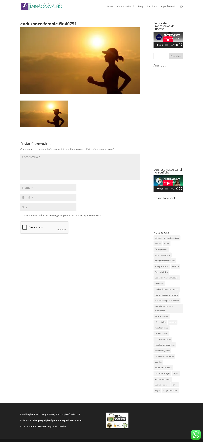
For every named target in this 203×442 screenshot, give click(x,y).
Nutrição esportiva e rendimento (164, 308)
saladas (158, 362)
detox (166, 243)
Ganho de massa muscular (166, 277)
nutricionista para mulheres (167, 300)
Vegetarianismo (170, 390)
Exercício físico (161, 272)
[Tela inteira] (180, 45)
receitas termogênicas (165, 345)
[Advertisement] (168, 115)
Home (109, 6)
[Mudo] (177, 45)
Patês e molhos (161, 316)
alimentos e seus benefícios (167, 238)
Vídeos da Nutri (125, 6)
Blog (140, 6)
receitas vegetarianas (164, 356)
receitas (172, 322)
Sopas (176, 373)
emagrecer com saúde (165, 260)
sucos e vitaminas (162, 379)
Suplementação (162, 384)
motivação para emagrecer (167, 289)
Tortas (174, 384)
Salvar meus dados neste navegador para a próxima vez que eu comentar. (63, 215)
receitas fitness (161, 327)
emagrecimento (162, 266)
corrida (158, 243)
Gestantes (159, 283)
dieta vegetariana (162, 255)
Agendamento (168, 6)
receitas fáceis (161, 333)
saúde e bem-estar (163, 367)
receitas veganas (162, 350)
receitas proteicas (163, 339)
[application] (168, 40)
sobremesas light (162, 373)
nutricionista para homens (166, 295)
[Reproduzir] (157, 45)
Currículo (152, 6)
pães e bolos (160, 322)
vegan (157, 390)
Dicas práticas (161, 249)
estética (175, 266)
